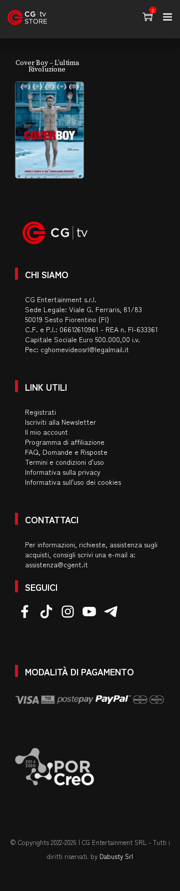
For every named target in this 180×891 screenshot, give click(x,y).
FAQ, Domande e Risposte (66, 452)
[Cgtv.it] (27, 18)
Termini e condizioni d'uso (64, 462)
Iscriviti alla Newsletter (60, 422)
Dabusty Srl (116, 856)
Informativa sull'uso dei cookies (73, 482)
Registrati (40, 412)
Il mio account (46, 432)
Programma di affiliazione (64, 442)
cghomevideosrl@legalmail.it (84, 349)
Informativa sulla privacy (62, 472)
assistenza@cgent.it (56, 564)
